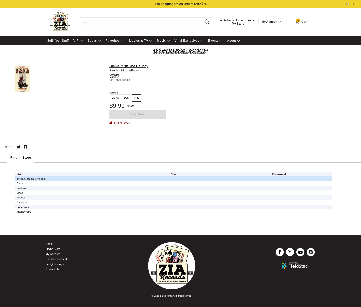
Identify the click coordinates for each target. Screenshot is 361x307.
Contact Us (52, 269)
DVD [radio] (126, 97)
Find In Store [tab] (20, 157)
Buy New (137, 114)
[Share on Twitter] (18, 147)
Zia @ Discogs (55, 264)
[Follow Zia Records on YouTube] (300, 252)
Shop (49, 243)
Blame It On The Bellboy (128, 66)
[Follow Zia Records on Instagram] (290, 252)
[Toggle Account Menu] (281, 22)
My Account (270, 21)
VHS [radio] (136, 98)
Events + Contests (57, 259)
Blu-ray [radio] (115, 97)
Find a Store (53, 248)
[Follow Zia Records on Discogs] (311, 252)
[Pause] (352, 4)
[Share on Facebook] (25, 147)
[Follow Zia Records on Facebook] (280, 252)
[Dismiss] (357, 4)
